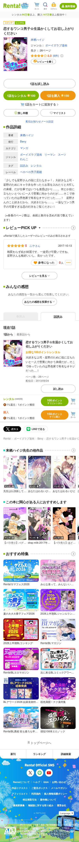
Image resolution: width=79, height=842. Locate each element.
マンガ (24, 148)
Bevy (23, 141)
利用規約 (36, 793)
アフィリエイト (20, 793)
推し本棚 (23, 113)
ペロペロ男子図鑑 (31, 172)
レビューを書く (45, 61)
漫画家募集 (19, 805)
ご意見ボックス (39, 787)
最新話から (23, 334)
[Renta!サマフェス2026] (24, 5)
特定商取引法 (30, 799)
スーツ (62, 154)
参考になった (46, 262)
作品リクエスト (20, 787)
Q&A (46, 782)
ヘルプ (36, 782)
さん (34, 245)
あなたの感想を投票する (38, 302)
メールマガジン (59, 787)
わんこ (24, 159)
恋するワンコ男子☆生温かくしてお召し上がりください (49, 344)
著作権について (48, 799)
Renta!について (21, 782)
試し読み (58, 389)
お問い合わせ (59, 782)
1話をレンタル (21, 95)
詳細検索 (66, 754)
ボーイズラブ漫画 (56, 45)
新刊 (13, 754)
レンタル (36, 165)
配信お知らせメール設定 (40, 121)
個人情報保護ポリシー (55, 793)
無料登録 (70, 6)
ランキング (39, 754)
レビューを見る (38, 276)
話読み (24, 165)
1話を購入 (58, 95)
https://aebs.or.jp (27, 837)
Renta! (7, 438)
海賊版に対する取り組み (41, 805)
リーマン (49, 154)
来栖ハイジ (37, 39)
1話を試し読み (39, 84)
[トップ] (11, 5)
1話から (8, 334)
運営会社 (61, 805)
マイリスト (59, 113)
